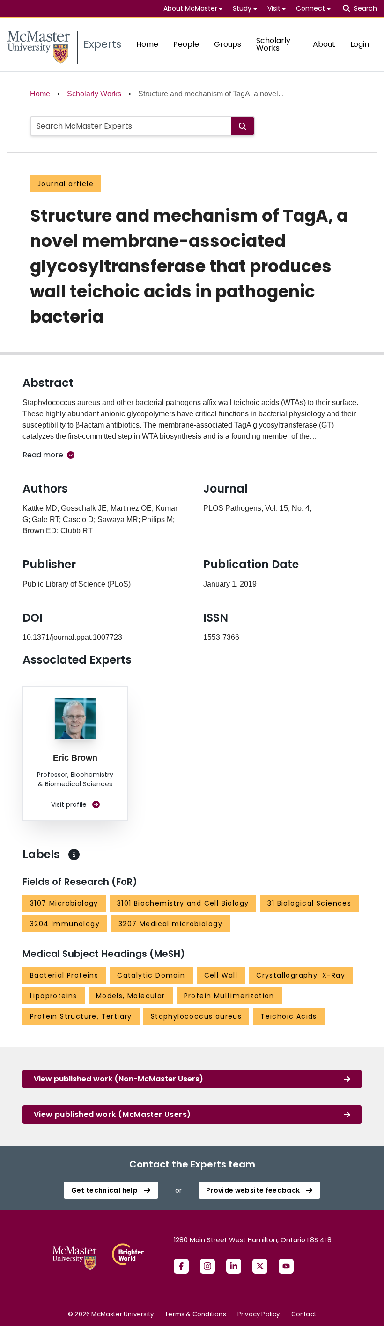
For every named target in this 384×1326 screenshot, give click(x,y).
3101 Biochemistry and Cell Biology (183, 903)
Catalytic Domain (151, 975)
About (324, 44)
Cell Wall (221, 975)
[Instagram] (207, 1266)
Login (359, 44)
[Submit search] (242, 126)
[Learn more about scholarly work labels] (74, 854)
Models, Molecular (130, 995)
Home (147, 44)
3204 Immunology (65, 923)
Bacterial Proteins (64, 975)
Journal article (65, 183)
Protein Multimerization (229, 995)
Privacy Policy (258, 1314)
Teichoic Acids (288, 1016)
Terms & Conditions (195, 1314)
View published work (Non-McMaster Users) (118, 1078)
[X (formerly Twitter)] (259, 1266)
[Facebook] (181, 1266)
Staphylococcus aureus (196, 1016)
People (186, 44)
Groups (227, 44)
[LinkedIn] (233, 1266)
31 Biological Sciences (309, 903)
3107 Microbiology (64, 903)
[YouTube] (286, 1266)
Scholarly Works (273, 44)
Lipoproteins (53, 995)
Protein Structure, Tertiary (81, 1016)
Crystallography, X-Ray (300, 975)
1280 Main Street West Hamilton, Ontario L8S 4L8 (253, 1240)
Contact (303, 1314)
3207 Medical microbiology (170, 923)
